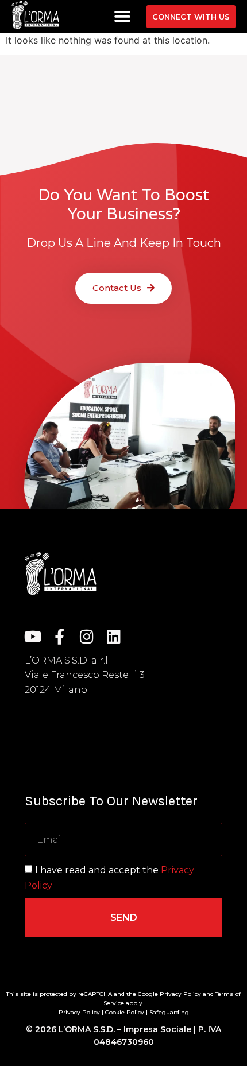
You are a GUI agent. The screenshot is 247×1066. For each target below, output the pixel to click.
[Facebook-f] (59, 636)
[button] (122, 17)
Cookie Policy (124, 1012)
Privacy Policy (79, 1012)
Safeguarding (169, 1012)
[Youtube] (32, 636)
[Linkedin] (113, 636)
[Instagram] (86, 636)
